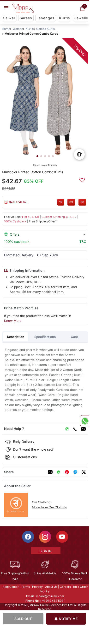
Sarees (26, 18)
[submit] (81, 179)
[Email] (83, 428)
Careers (64, 586)
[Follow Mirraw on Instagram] (45, 537)
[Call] (75, 428)
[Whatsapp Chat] (84, 420)
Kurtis (64, 18)
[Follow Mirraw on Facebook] (28, 537)
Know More (12, 321)
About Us (51, 586)
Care (74, 337)
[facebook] (75, 472)
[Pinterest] (66, 472)
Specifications (45, 337)
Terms (25, 586)
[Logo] (23, 8)
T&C (82, 241)
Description (15, 337)
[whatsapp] (58, 472)
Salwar (9, 18)
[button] (37, 156)
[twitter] (83, 472)
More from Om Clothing (49, 507)
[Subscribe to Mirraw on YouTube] (62, 537)
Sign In (45, 551)
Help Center (10, 586)
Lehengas (45, 18)
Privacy (37, 586)
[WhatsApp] (66, 428)
